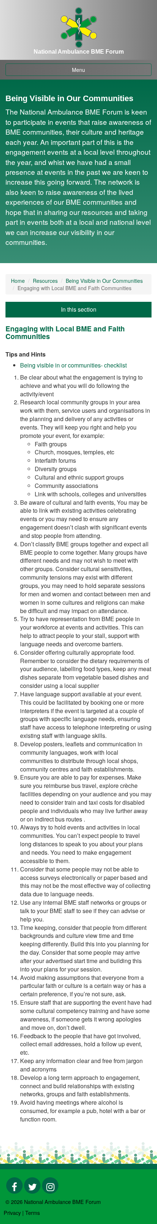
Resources (45, 280)
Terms (32, 1212)
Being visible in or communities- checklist (73, 365)
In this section (78, 309)
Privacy (12, 1212)
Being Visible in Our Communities (104, 280)
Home (18, 280)
